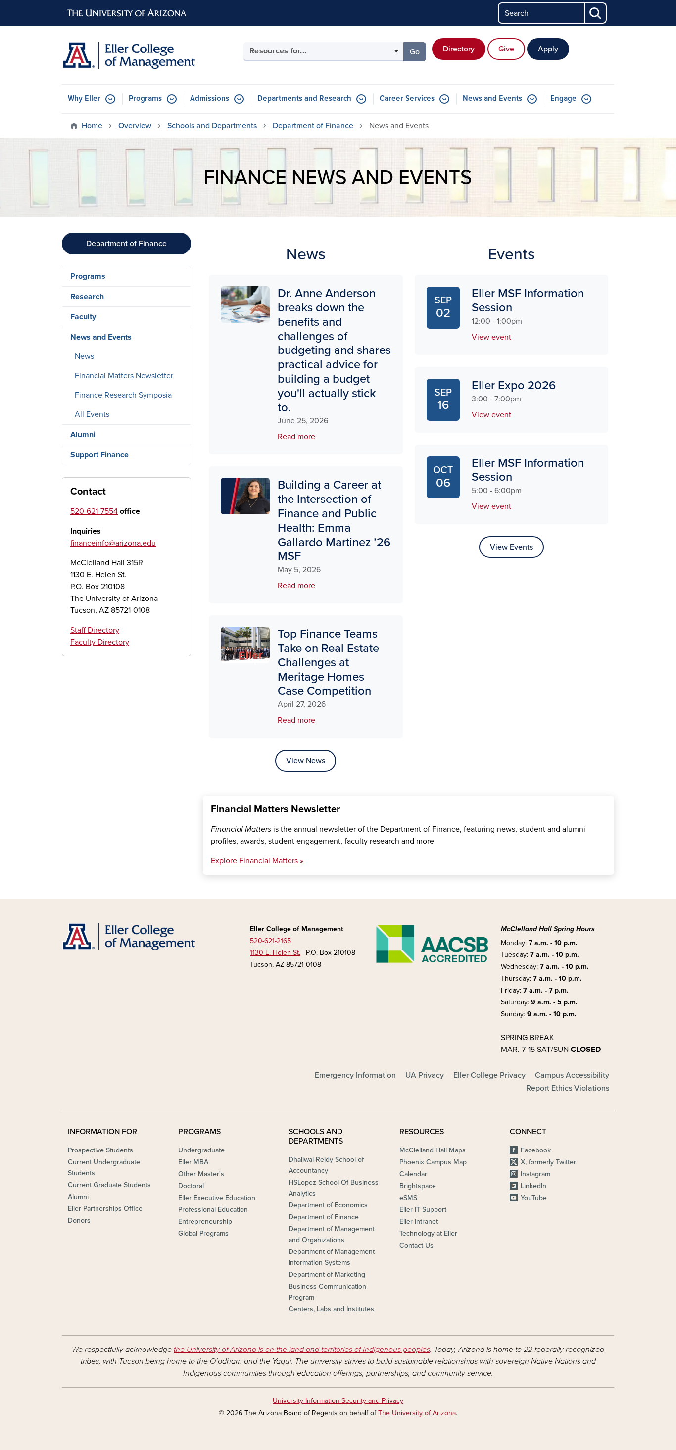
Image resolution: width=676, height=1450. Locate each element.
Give (506, 49)
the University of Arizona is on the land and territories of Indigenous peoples (302, 1349)
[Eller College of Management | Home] (150, 55)
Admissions (209, 98)
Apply (548, 49)
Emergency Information (355, 1075)
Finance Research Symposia (123, 395)
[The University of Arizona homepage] (127, 13)
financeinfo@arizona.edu (113, 543)
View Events (511, 547)
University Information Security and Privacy (338, 1401)
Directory (459, 49)
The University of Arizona (417, 1413)
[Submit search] (596, 13)
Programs (145, 98)
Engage (563, 98)
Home (92, 126)
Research (87, 296)
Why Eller (84, 98)
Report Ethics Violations (567, 1088)
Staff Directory (94, 630)
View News (305, 761)
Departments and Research (304, 98)
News (84, 356)
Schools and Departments (212, 126)
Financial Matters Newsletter (124, 376)
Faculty (83, 317)
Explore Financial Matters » (257, 861)
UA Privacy (424, 1075)
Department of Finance (313, 126)
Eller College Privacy (489, 1075)
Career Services (407, 98)
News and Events (492, 98)
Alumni (83, 435)
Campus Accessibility (572, 1075)
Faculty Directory (99, 642)
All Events (92, 414)
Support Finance (99, 455)
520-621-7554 (94, 511)
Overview (134, 126)
